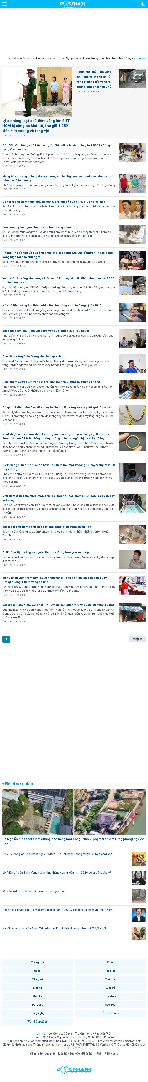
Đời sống (37, 1004)
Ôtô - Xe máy (111, 1013)
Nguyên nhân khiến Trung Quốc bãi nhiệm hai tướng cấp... (78, 58)
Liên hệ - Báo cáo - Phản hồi (75, 1053)
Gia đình (110, 996)
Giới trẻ (110, 987)
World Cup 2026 (37, 1021)
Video (110, 962)
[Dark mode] (143, 4)
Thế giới (37, 979)
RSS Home (111, 1053)
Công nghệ (37, 1013)
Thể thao (111, 979)
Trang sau (137, 639)
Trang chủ (37, 962)
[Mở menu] (5, 4)
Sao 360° (110, 1004)
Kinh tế (37, 987)
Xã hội (37, 970)
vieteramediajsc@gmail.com (124, 1040)
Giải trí (37, 996)
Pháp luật (111, 970)
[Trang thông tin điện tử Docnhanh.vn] (72, 4)
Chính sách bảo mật (42, 1053)
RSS (99, 1053)
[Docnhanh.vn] (74, 1070)
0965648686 (89, 1040)
